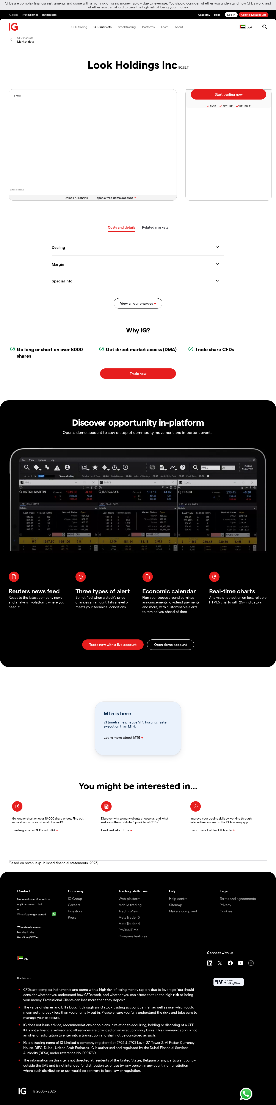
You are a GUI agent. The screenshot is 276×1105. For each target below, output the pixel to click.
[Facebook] (230, 963)
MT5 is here (117, 713)
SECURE (228, 106)
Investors (75, 911)
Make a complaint (183, 911)
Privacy (225, 905)
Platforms (148, 27)
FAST (213, 106)
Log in (231, 14)
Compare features (133, 936)
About (179, 27)
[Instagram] (251, 963)
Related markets (155, 227)
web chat (36, 904)
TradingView (128, 911)
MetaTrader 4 (129, 923)
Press (72, 917)
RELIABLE (245, 106)
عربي (249, 26)
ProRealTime (128, 930)
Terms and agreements (238, 898)
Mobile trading (130, 905)
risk (176, 995)
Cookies (226, 911)
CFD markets (102, 27)
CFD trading (79, 27)
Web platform (129, 898)
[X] (220, 963)
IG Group (75, 898)
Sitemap (175, 905)
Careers (74, 905)
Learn (165, 27)
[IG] (13, 27)
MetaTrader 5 (129, 917)
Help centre (178, 898)
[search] (264, 27)
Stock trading (127, 27)
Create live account (253, 14)
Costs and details (121, 227)
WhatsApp (23, 914)
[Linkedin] (209, 963)
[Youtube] (240, 963)
